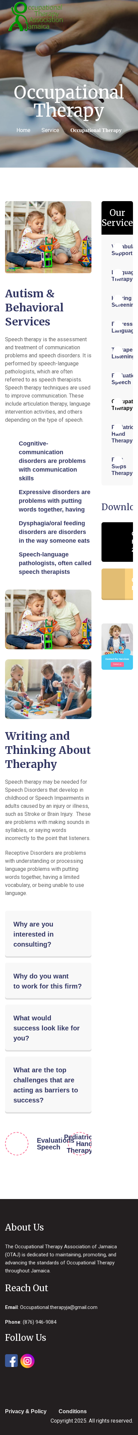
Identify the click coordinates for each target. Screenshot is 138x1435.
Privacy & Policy (26, 1411)
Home (23, 130)
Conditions (73, 1411)
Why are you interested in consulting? (33, 934)
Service (50, 130)
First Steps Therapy (117, 466)
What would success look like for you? (46, 1028)
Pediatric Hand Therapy (77, 1143)
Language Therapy (117, 276)
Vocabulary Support (117, 250)
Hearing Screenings (117, 301)
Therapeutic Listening (117, 353)
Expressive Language (117, 327)
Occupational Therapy (117, 405)
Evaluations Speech (40, 1144)
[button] (48, 934)
